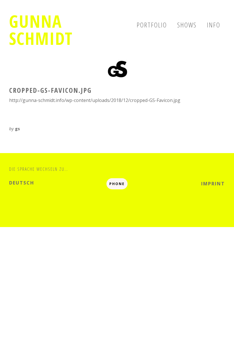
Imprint (213, 183)
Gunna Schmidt (41, 29)
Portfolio (152, 24)
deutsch (21, 183)
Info (213, 24)
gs (17, 128)
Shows (187, 24)
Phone (117, 183)
